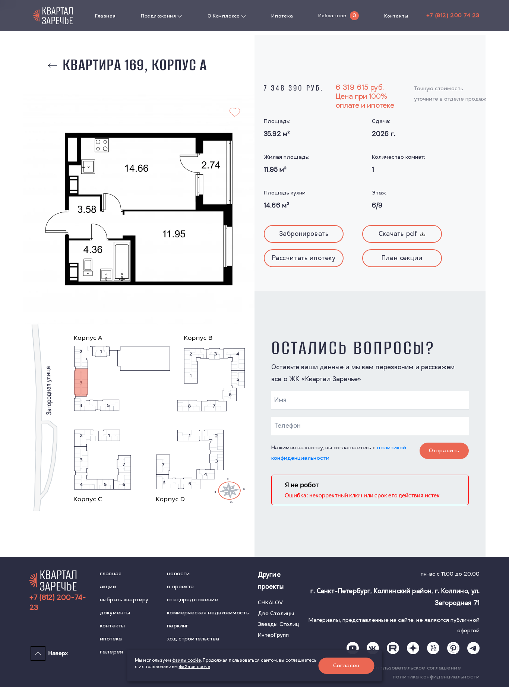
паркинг (178, 626)
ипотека (111, 639)
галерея (111, 652)
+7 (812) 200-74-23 (57, 603)
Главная (105, 16)
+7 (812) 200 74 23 (453, 15)
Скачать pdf (398, 234)
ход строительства (193, 639)
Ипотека (282, 16)
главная (110, 573)
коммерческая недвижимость (208, 613)
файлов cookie (194, 666)
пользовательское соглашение (418, 668)
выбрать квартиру (124, 599)
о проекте (180, 586)
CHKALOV (270, 602)
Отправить (444, 450)
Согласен (346, 665)
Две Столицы (276, 613)
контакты (112, 626)
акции (108, 586)
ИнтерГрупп (273, 635)
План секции (402, 258)
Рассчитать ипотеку (304, 258)
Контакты (396, 16)
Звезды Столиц (279, 624)
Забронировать (304, 234)
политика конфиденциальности (436, 677)
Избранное (332, 15)
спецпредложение (192, 599)
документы (115, 613)
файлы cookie (186, 660)
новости (178, 573)
